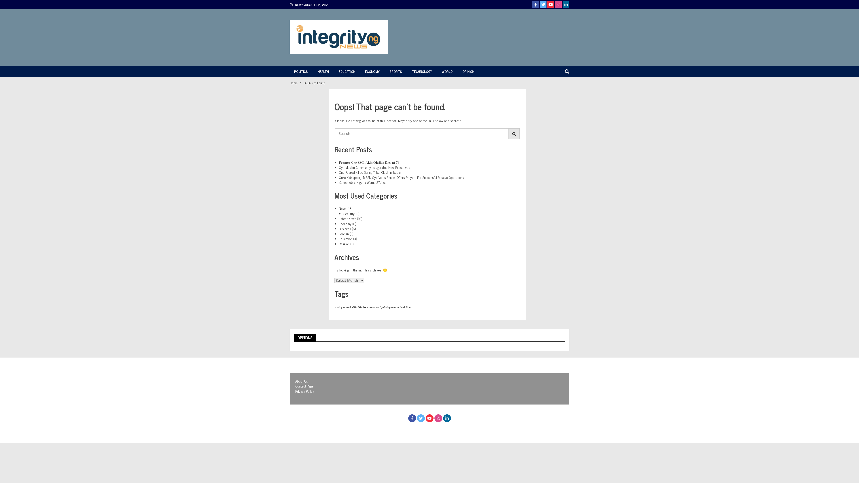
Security (349, 213)
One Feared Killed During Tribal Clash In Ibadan (370, 172)
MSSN (354, 307)
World (447, 71)
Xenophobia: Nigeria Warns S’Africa (362, 182)
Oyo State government (389, 307)
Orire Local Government (368, 307)
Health (323, 71)
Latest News (347, 218)
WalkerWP (469, 429)
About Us (301, 381)
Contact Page (304, 386)
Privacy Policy (304, 391)
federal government (342, 307)
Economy (372, 71)
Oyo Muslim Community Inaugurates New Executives (374, 167)
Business (345, 228)
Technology (422, 71)
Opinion (468, 71)
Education (347, 71)
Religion (344, 244)
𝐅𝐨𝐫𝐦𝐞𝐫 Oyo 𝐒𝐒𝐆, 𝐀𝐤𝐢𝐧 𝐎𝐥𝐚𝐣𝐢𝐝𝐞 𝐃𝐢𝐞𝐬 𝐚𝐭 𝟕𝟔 (369, 162)
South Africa (405, 307)
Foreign (344, 234)
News (343, 208)
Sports (395, 71)
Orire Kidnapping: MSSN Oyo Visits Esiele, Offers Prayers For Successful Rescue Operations (401, 177)
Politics (301, 71)
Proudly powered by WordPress (405, 429)
